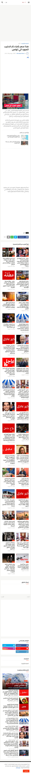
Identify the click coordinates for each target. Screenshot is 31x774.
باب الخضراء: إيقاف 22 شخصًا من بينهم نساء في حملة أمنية (9, 325)
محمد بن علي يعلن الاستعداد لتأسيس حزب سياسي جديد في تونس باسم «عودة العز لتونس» (9, 416)
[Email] (8, 237)
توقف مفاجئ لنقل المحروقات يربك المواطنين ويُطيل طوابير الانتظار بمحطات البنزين (23, 306)
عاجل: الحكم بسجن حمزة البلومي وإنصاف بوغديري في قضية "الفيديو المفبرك (10, 728)
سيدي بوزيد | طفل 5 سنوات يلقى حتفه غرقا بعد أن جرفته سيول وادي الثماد (23, 436)
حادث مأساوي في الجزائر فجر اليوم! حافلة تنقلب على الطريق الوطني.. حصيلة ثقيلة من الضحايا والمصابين (23, 416)
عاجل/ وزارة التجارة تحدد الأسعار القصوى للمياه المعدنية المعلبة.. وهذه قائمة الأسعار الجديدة (23, 327)
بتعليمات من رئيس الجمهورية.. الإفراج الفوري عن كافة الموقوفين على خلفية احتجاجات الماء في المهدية (9, 459)
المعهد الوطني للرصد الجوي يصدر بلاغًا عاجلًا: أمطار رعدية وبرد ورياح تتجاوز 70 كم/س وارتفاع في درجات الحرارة (10, 753)
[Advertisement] (15, 22)
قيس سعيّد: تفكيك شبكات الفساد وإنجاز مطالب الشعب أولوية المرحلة (9, 524)
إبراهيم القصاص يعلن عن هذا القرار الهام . (12, 142)
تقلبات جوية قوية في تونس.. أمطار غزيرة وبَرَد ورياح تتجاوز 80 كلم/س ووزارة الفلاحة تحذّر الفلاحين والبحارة (9, 437)
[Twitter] (15, 237)
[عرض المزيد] (4, 237)
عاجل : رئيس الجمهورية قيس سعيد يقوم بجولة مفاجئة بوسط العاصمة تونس (22, 371)
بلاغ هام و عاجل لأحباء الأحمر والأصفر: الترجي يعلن (10, 699)
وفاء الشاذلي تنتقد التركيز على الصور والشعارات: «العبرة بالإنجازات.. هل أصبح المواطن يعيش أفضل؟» (9, 568)
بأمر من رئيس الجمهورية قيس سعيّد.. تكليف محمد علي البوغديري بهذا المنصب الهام (23, 481)
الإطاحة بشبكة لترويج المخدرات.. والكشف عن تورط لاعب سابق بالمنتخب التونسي (10, 706)
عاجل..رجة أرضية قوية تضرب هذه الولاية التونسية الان (13, 136)
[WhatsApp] (12, 237)
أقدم (3, 597)
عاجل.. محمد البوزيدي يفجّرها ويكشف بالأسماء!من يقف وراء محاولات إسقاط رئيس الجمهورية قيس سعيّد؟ (23, 262)
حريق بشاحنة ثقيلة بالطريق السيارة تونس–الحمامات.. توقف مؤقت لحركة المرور (24, 503)
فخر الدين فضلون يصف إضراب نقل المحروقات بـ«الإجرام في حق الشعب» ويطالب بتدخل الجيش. (9, 261)
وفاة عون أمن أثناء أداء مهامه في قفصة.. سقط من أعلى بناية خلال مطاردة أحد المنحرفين (9, 371)
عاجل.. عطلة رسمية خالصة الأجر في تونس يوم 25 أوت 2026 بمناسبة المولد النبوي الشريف (9, 284)
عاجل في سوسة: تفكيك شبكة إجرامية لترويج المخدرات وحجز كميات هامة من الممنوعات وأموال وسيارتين (9, 349)
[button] (29, 2)
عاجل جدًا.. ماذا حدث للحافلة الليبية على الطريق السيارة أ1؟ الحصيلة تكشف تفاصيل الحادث (8, 503)
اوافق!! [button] (26, 771)
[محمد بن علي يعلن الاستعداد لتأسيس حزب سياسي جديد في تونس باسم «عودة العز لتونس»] (24, 735)
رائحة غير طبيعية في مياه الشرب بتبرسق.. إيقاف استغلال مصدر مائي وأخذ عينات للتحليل (9, 481)
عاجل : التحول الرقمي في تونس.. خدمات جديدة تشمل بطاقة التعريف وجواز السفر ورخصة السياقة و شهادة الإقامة (23, 393)
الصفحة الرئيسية (25, 43)
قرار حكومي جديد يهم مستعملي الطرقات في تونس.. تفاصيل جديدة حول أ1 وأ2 (23, 545)
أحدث (28, 597)
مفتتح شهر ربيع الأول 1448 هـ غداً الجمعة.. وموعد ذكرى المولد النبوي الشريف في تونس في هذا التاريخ (23, 524)
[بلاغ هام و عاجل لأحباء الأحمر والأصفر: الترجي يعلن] (24, 700)
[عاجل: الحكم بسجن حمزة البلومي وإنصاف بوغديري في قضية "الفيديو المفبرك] (24, 729)
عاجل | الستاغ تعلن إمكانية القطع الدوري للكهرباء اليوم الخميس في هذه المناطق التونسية (22, 284)
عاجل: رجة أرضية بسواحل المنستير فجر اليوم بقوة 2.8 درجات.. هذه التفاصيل (23, 567)
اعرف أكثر (18, 768)
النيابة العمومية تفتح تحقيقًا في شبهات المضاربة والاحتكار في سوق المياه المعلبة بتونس (9, 393)
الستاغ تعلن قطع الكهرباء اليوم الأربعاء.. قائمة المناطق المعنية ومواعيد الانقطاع (9, 305)
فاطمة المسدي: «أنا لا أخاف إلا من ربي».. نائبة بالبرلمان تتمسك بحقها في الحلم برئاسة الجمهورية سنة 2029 (22, 458)
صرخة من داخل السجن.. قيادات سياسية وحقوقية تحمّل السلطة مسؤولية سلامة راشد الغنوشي (22, 348)
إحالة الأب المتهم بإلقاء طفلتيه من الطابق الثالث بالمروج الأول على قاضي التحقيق (9, 546)
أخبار (19, 43)
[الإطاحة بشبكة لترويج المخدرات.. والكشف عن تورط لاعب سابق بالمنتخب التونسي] (24, 707)
